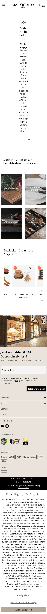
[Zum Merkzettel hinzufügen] (5, 268)
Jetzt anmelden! (36, 388)
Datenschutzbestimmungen (20, 378)
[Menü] (3, 5)
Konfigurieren (23, 595)
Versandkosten (23, 488)
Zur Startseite (29, 139)
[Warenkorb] (43, 5)
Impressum (32, 478)
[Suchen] (39, 5)
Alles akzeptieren (23, 609)
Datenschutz (21, 478)
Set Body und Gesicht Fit (23, 294)
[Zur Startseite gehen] (23, 5)
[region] (23, 287)
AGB (16, 381)
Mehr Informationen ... (23, 589)
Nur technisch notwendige (24, 602)
